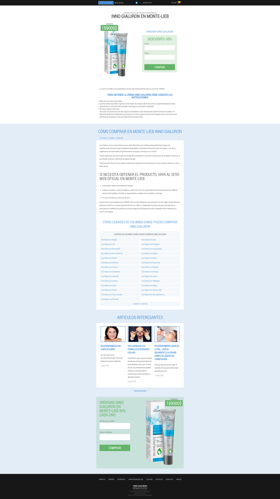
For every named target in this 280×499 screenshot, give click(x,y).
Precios (178, 479)
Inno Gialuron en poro (148, 239)
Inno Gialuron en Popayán (149, 267)
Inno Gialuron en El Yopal (149, 271)
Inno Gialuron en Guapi (108, 285)
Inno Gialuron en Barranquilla (110, 249)
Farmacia (102, 479)
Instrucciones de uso (136, 479)
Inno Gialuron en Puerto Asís (150, 262)
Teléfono (146, 53)
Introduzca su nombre (107, 421)
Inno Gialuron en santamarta (110, 271)
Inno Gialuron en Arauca (149, 276)
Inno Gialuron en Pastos (109, 290)
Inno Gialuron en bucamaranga (151, 249)
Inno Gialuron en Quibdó (149, 253)
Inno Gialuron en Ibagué (149, 285)
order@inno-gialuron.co (140, 488)
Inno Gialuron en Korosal (109, 267)
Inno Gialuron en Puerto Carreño (111, 294)
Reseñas (111, 479)
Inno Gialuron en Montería (109, 262)
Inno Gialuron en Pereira (109, 258)
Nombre (146, 43)
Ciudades (149, 479)
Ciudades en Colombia (140, 304)
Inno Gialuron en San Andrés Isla (111, 253)
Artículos (159, 479)
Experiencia (121, 479)
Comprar (160, 67)
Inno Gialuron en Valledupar (150, 281)
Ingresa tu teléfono (106, 432)
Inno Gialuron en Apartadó (109, 276)
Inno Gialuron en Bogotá (109, 239)
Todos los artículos (140, 390)
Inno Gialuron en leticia (148, 258)
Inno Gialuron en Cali (108, 244)
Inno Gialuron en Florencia (109, 299)
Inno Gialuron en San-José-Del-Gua (152, 294)
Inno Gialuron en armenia (109, 281)
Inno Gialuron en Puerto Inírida (151, 290)
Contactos (169, 479)
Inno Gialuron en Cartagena (150, 244)
